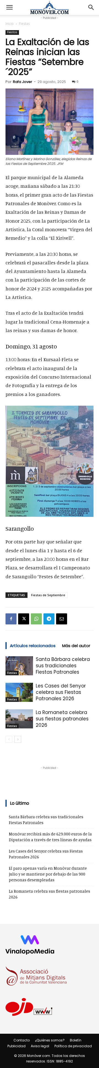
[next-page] (17, 739)
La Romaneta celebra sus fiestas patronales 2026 (62, 718)
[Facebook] (11, 618)
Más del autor (76, 645)
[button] (9, 7)
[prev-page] (9, 739)
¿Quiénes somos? (50, 1040)
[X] (23, 618)
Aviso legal (40, 1046)
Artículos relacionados (33, 645)
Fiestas (24, 23)
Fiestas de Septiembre (48, 595)
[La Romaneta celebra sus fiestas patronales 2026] (19, 718)
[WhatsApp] (36, 618)
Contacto (21, 1040)
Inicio (10, 23)
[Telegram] (48, 618)
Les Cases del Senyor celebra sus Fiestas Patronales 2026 (61, 692)
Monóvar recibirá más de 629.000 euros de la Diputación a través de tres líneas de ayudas (50, 836)
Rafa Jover (22, 81)
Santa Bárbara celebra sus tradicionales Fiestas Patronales (63, 665)
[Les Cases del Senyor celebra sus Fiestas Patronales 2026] (19, 692)
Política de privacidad (73, 1046)
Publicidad (16, 1046)
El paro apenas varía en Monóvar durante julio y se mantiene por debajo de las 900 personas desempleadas (48, 874)
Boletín (75, 1040)
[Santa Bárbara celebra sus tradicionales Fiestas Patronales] (19, 665)
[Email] (61, 618)
